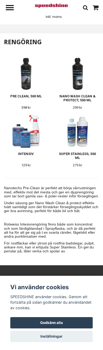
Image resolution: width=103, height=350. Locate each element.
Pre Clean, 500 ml (26, 96)
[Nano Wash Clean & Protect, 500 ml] (77, 73)
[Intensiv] (26, 131)
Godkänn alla (51, 323)
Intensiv (26, 154)
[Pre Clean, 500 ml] (26, 73)
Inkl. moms (54, 17)
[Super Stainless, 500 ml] (77, 131)
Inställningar (51, 336)
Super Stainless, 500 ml (77, 156)
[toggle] (12, 8)
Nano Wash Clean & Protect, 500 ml (77, 98)
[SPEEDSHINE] (52, 6)
